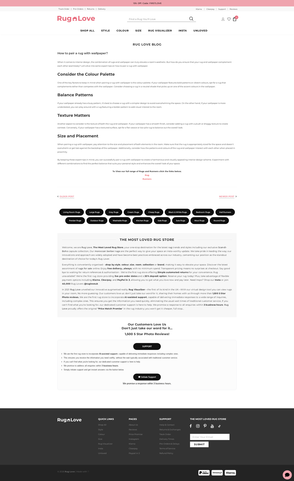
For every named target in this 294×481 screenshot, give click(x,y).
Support (222, 9)
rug (170, 247)
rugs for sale (85, 268)
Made (79, 471)
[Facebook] (190, 426)
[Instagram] (198, 426)
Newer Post (227, 196)
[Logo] (76, 19)
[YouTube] (212, 426)
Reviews (233, 9)
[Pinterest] (205, 426)
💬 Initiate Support (147, 377)
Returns (91, 9)
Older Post (67, 196)
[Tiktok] (219, 426)
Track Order (64, 9)
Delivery (102, 9)
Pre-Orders (78, 9)
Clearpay (210, 9)
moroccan (100, 251)
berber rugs (113, 251)
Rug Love (86, 247)
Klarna (199, 9)
